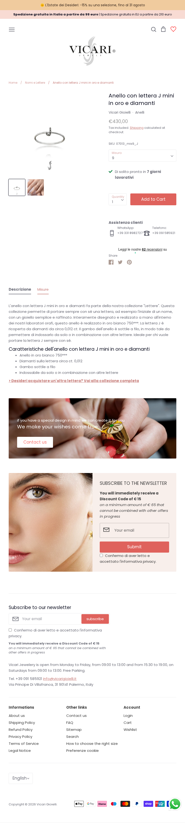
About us (17, 715)
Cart (128, 722)
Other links (76, 707)
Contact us (35, 442)
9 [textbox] (113, 157)
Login (128, 715)
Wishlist (130, 729)
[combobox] (142, 156)
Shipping (137, 127)
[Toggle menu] (12, 29)
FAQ (69, 722)
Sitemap (74, 729)
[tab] (20, 290)
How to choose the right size (92, 743)
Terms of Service (24, 743)
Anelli (139, 112)
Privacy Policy (20, 736)
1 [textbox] (112, 201)
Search (72, 736)
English (20, 778)
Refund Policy (21, 729)
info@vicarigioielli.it (60, 678)
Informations (21, 707)
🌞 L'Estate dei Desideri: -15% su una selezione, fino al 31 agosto (92, 5)
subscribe (95, 618)
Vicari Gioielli (120, 112)
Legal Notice (20, 750)
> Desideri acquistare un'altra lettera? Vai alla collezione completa (74, 380)
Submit (134, 547)
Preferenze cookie (82, 750)
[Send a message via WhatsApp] (175, 804)
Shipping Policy (22, 722)
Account (132, 707)
